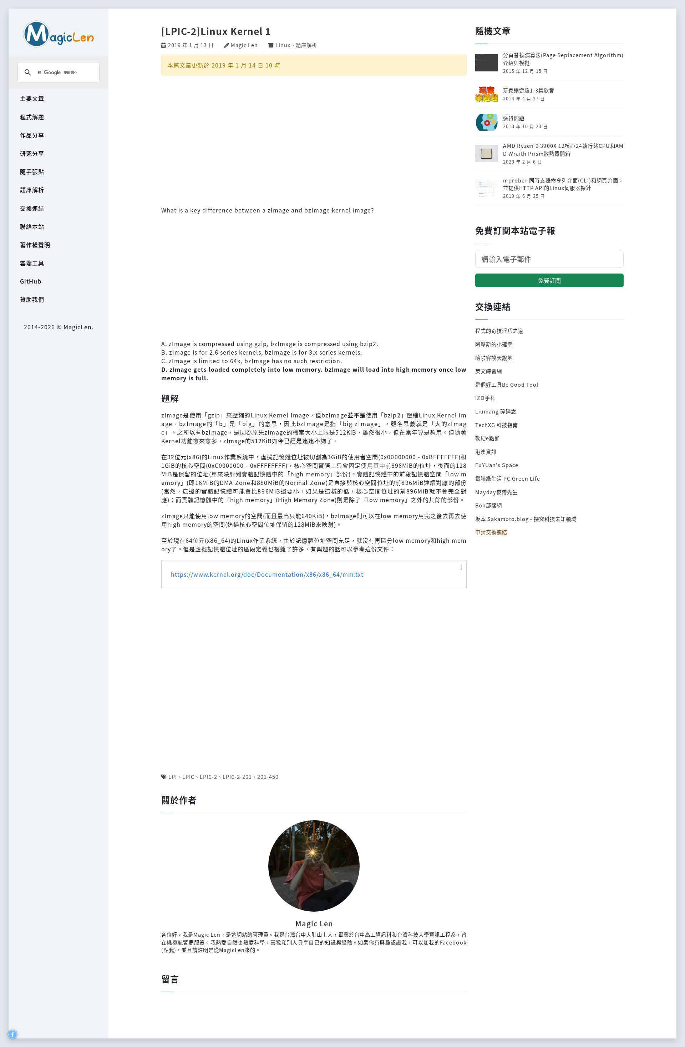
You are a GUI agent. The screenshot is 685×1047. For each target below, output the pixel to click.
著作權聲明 (35, 244)
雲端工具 (32, 263)
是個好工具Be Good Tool (506, 384)
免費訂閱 (549, 280)
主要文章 (32, 98)
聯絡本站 (32, 226)
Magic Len (244, 45)
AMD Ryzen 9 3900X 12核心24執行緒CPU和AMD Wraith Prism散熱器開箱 (563, 149)
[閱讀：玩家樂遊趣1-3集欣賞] (486, 93)
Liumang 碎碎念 (495, 411)
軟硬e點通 (487, 438)
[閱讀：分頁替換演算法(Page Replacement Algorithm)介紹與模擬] (486, 62)
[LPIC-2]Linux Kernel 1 (216, 31)
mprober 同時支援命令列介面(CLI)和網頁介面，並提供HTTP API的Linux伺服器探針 (563, 184)
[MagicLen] (58, 33)
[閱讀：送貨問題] (486, 121)
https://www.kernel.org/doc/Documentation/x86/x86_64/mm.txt (267, 574)
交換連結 (32, 208)
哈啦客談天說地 (494, 357)
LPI (172, 776)
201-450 (268, 776)
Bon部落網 (488, 505)
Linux (282, 45)
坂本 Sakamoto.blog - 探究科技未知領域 (526, 518)
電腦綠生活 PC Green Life (507, 478)
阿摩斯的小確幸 (494, 344)
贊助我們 (32, 299)
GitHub (30, 281)
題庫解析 (32, 189)
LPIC (188, 776)
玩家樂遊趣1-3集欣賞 (528, 90)
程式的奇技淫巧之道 (499, 330)
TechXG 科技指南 (496, 425)
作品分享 (32, 135)
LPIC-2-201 (237, 776)
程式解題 (32, 116)
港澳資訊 (486, 451)
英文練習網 (488, 371)
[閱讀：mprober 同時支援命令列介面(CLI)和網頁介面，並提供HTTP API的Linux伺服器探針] (486, 187)
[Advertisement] (314, 140)
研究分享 (32, 153)
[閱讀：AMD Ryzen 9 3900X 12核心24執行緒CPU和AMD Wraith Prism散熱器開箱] (486, 152)
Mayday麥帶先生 (496, 492)
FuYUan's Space (496, 465)
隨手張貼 (32, 171)
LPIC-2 (208, 776)
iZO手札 (485, 397)
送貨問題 (513, 118)
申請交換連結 (491, 532)
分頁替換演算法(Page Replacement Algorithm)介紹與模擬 (563, 58)
